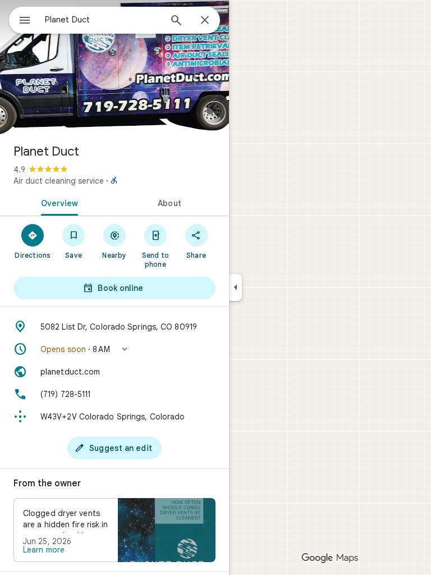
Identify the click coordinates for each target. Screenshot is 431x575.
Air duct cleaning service (58, 181)
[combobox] (103, 19)
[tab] (57, 202)
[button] (114, 349)
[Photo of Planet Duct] (114, 67)
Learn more (44, 550)
